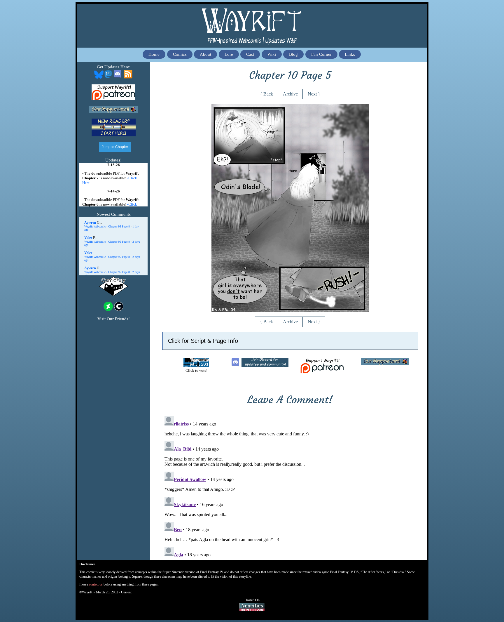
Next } (314, 93)
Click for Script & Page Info (203, 341)
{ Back (266, 93)
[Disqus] (290, 487)
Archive (290, 93)
